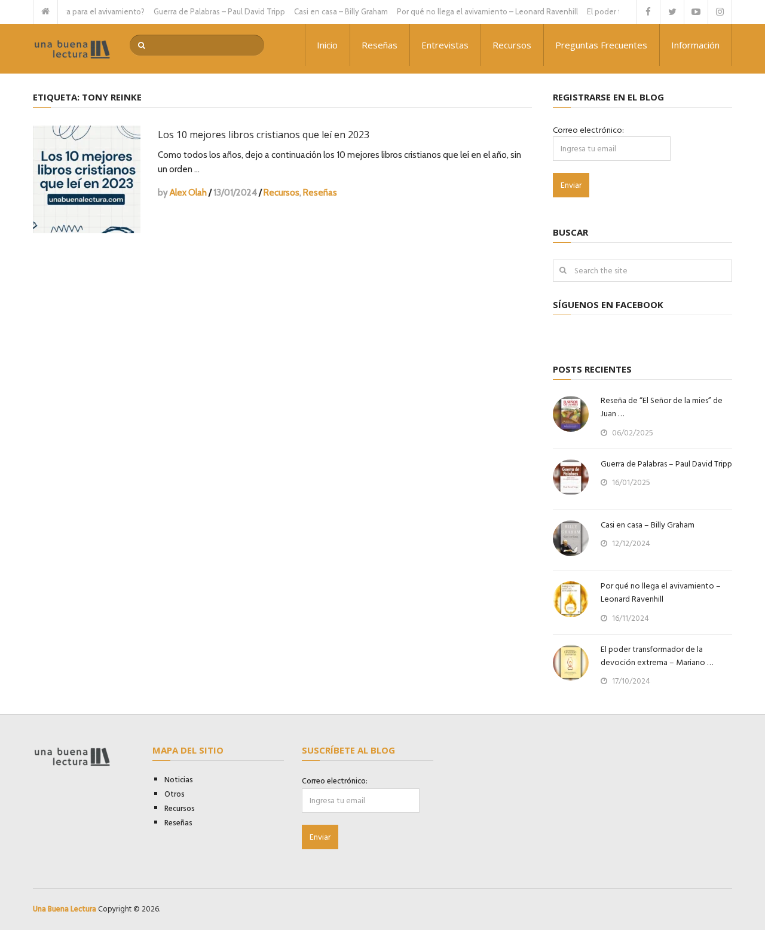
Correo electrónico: (588, 130)
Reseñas (379, 45)
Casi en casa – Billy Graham (330, 11)
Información (695, 45)
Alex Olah (188, 192)
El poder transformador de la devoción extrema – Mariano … (657, 656)
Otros (174, 794)
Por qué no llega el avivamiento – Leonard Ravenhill (476, 11)
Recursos (511, 45)
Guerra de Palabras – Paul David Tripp (208, 11)
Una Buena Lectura (64, 909)
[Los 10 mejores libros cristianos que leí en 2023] (86, 179)
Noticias (178, 779)
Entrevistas (445, 45)
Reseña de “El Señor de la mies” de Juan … (662, 407)
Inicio (327, 45)
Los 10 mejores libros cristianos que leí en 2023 (263, 134)
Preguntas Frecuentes (601, 45)
